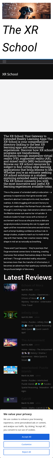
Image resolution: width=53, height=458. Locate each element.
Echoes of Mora (32, 285)
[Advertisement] (26, 105)
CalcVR (26, 399)
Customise (27, 444)
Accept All (26, 436)
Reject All (26, 452)
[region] (26, 433)
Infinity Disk (29, 313)
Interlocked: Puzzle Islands (34, 369)
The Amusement (33, 340)
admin (37, 290)
